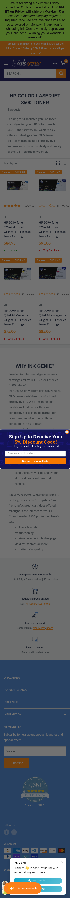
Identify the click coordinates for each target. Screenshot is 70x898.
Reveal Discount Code (35, 461)
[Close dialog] (67, 432)
